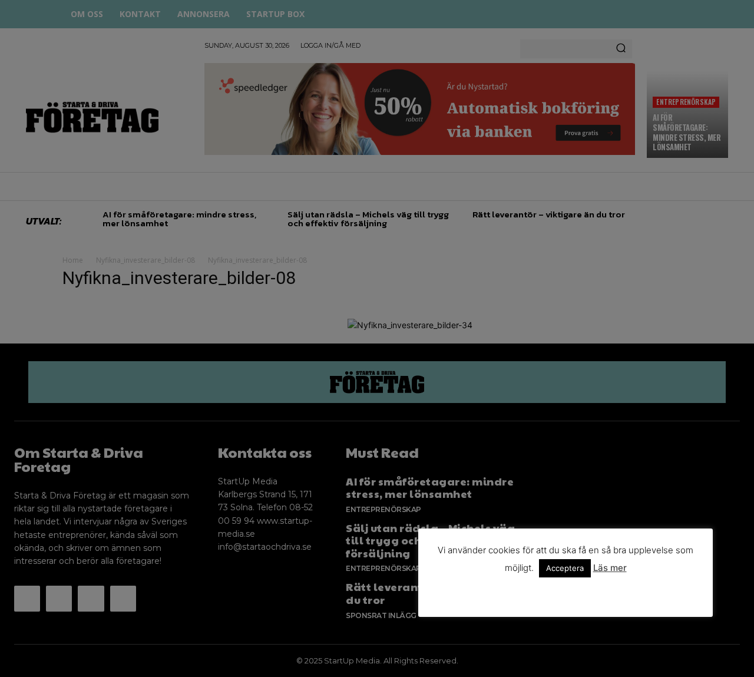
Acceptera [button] (565, 568)
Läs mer (610, 567)
